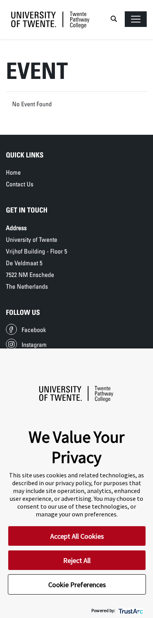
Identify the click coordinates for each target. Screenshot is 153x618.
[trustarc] (130, 610)
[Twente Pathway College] (50, 19)
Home (13, 172)
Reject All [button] (77, 560)
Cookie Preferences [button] (77, 584)
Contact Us (19, 184)
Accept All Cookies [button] (77, 536)
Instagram (34, 344)
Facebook (34, 330)
